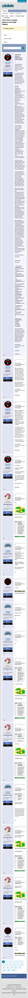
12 (22, 964)
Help (3, 976)
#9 (24, 631)
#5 (24, 493)
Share (8, 73)
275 (9, 970)
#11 (24, 724)
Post (8, 75)
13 (3, 967)
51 (19, 967)
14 (7, 967)
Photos (5, 42)
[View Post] (21, 670)
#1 (24, 54)
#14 (24, 877)
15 (11, 967)
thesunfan (17, 345)
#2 (24, 359)
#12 (24, 784)
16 (15, 967)
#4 (24, 456)
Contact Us (9, 976)
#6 (24, 543)
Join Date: (5, 69)
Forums (5, 11)
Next (14, 970)
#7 (24, 578)
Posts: (4, 70)
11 (18, 964)
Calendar (12, 13)
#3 (24, 401)
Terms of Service (7, 980)
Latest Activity (7, 38)
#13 (24, 826)
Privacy (15, 976)
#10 (24, 658)
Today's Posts (18, 13)
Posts (5, 35)
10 (14, 964)
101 (4, 970)
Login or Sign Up (22, 1)
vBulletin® (14, 987)
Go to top (15, 980)
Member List (5, 13)
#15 (24, 928)
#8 (24, 604)
